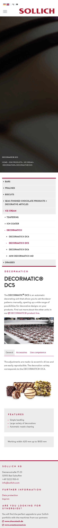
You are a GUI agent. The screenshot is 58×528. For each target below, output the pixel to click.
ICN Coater (13, 224)
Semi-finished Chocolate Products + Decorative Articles (26, 203)
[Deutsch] (4, 4)
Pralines (10, 188)
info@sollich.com (10, 483)
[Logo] (36, 11)
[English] (8, 4)
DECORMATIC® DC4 (19, 237)
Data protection (10, 495)
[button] (8, 330)
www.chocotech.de (14, 521)
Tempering (13, 217)
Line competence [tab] (38, 353)
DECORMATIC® (9, 165)
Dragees (10, 263)
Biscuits (9, 195)
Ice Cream (28, 162)
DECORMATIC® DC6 (19, 250)
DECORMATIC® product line (24, 313)
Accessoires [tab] (21, 353)
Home (4, 162)
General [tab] (9, 353)
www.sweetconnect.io (15, 525)
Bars (7, 182)
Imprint (5, 499)
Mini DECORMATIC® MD (21, 256)
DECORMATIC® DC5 (24, 165)
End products (15, 162)
